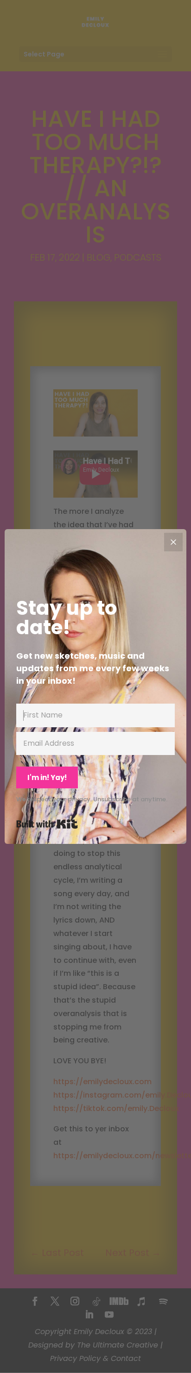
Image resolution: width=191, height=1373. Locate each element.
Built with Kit (47, 824)
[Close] (173, 542)
